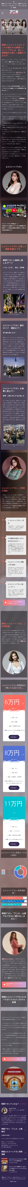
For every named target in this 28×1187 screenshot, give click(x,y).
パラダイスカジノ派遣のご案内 (15, 1059)
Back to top (13, 1181)
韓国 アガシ (19, 72)
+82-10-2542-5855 (11, 1143)
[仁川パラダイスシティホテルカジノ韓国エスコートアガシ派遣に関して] (4, 1161)
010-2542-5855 (10, 1141)
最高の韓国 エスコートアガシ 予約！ (14, 984)
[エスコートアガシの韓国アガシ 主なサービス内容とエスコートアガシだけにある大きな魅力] (4, 1168)
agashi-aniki (12, 1108)
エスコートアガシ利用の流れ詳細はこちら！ (14, 602)
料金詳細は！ (14, 737)
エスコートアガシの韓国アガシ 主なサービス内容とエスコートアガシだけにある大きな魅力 (17, 1168)
